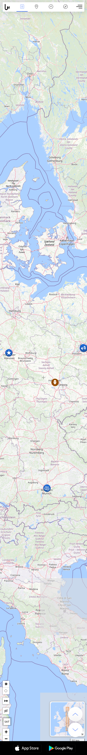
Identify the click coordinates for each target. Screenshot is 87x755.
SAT (7, 721)
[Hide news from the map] (6, 711)
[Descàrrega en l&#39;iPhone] (27, 748)
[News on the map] (9, 7)
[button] (47, 488)
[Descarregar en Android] (61, 748)
